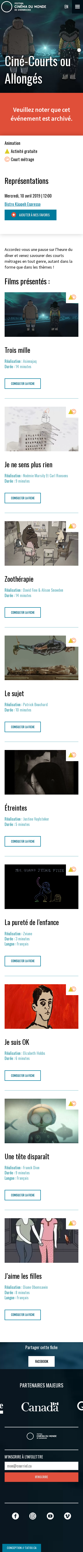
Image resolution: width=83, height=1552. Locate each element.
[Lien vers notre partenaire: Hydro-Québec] (28, 1406)
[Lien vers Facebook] (15, 1516)
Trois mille (17, 350)
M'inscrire (41, 1477)
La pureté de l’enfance (32, 922)
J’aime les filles (23, 1276)
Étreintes (16, 807)
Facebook (41, 1361)
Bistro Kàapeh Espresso (23, 204)
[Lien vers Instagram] (32, 1516)
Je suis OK (17, 1042)
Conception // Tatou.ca (21, 1548)
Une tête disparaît (27, 1156)
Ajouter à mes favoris (34, 214)
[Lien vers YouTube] (50, 1516)
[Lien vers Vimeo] (67, 1516)
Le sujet (14, 693)
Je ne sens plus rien (28, 464)
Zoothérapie (19, 579)
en (66, 6)
